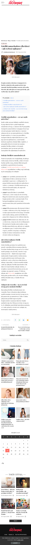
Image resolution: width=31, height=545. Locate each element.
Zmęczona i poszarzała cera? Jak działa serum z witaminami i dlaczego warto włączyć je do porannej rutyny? (22, 382)
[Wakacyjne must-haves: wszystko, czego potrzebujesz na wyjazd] (23, 354)
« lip (2, 463)
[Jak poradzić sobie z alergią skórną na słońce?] (23, 393)
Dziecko (4, 43)
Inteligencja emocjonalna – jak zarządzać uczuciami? (22, 491)
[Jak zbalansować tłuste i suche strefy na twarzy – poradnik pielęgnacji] (8, 372)
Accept (15, 543)
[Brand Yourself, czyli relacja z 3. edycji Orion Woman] (8, 504)
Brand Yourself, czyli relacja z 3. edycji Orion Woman (8, 512)
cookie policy (20, 540)
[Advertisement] (15, 21)
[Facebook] (15, 320)
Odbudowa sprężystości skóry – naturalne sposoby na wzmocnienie (8, 362)
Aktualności (6, 506)
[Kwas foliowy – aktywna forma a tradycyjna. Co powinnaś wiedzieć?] (8, 482)
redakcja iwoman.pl (9, 52)
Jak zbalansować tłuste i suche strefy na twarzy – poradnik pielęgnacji (7, 380)
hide (12, 98)
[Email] (27, 320)
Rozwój (19, 486)
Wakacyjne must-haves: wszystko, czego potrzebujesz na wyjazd (22, 362)
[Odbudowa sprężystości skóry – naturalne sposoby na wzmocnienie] (8, 354)
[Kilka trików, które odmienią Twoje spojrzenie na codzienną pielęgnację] (8, 393)
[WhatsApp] (19, 320)
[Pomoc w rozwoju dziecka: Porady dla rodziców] (23, 504)
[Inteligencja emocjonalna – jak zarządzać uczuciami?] (23, 482)
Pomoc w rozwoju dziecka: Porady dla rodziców (21, 512)
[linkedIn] (23, 320)
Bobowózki (11, 273)
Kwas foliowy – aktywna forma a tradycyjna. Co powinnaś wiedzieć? (8, 491)
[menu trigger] (3, 2)
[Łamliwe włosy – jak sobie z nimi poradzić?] (23, 412)
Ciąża (4, 486)
